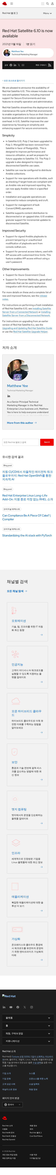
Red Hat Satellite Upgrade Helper (30, 331)
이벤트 (4, 1129)
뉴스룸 (32, 1073)
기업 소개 (6, 1073)
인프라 (16, 853)
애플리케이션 (20, 897)
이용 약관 (33, 1155)
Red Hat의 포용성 (9, 1136)
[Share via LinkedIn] (15, 65)
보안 (14, 762)
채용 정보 (33, 1089)
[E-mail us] (23, 65)
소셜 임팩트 (34, 1084)
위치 (31, 1129)
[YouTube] (11, 1008)
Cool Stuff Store (36, 1136)
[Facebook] (18, 1008)
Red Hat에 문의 (8, 1132)
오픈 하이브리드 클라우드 (26, 713)
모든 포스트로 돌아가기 (14, 80)
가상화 (16, 939)
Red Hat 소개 (7, 1126)
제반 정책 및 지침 (9, 1158)
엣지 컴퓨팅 (19, 809)
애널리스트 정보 (9, 1089)
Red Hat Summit (8, 1139)
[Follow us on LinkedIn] (8, 396)
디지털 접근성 (35, 1158)
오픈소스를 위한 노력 (38, 1078)
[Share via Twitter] (19, 65)
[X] (24, 1008)
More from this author (20, 422)
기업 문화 (6, 1078)
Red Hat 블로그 (10, 13)
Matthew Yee (17, 51)
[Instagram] (31, 1008)
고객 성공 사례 (8, 1084)
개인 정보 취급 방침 (9, 1155)
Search (47, 442)
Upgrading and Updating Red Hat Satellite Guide (27, 328)
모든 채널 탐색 (15, 591)
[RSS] (49, 65)
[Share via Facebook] (11, 65)
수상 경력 (37, 1062)
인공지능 (17, 664)
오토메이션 (19, 621)
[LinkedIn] (4, 1008)
